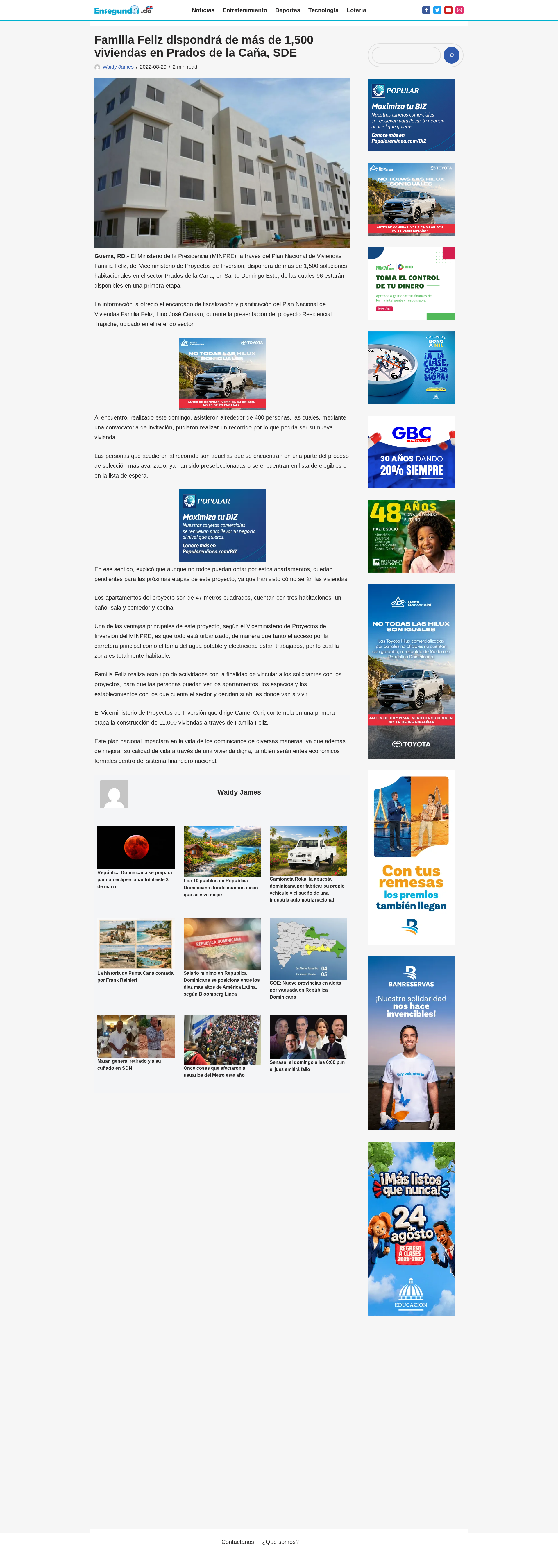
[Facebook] (426, 10)
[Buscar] (451, 55)
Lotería (356, 10)
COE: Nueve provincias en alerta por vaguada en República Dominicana (305, 990)
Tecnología (323, 10)
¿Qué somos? (280, 1542)
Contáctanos (237, 1542)
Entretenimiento (245, 10)
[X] (437, 10)
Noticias (203, 10)
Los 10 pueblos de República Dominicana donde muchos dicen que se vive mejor (221, 887)
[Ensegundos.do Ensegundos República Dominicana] (123, 10)
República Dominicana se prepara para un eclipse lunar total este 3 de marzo (134, 879)
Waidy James (118, 67)
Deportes (287, 10)
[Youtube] (448, 10)
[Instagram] (459, 10)
